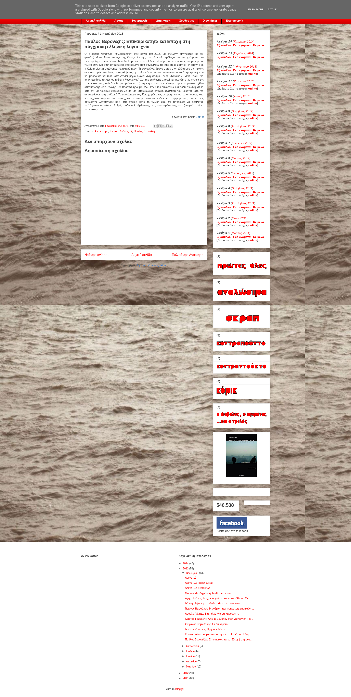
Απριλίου (191, 661)
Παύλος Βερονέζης (145, 131)
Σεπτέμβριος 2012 (243, 126)
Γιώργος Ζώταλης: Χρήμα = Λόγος (205, 629)
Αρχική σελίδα (96, 20)
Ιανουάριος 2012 (242, 173)
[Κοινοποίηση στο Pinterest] (171, 126)
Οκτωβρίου (193, 646)
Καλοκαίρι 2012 (241, 143)
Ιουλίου (190, 651)
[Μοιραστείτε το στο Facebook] (167, 126)
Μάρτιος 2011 (240, 233)
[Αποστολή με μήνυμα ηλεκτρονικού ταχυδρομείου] (156, 126)
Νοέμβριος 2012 (242, 111)
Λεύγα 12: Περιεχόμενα (199, 582)
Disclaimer (210, 20)
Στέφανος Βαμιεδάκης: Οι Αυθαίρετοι (206, 624)
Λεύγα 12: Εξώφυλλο (197, 587)
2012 (186, 673)
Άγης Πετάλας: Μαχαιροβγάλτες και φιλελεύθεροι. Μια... (218, 598)
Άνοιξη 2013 (241, 96)
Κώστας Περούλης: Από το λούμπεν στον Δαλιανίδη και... (219, 618)
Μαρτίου (191, 666)
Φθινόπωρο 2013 (245, 66)
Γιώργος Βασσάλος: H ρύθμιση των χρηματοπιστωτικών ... (219, 608)
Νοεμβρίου (192, 573)
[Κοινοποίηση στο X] (163, 126)
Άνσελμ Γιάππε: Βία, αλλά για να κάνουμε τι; (212, 613)
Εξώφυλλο (224, 45)
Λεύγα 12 (190, 577)
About (118, 20)
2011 (186, 678)
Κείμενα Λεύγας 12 (121, 131)
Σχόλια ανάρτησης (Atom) (152, 265)
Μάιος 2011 (239, 218)
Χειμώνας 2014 (243, 53)
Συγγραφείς (139, 20)
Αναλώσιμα (101, 131)
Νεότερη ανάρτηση (97, 255)
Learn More (255, 9)
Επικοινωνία (234, 20)
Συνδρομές (186, 20)
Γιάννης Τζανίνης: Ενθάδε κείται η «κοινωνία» (212, 603)
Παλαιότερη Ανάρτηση (188, 255)
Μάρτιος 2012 (240, 158)
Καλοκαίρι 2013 (244, 81)
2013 (186, 568)
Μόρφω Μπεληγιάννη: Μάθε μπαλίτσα (208, 593)
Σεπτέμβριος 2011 (243, 203)
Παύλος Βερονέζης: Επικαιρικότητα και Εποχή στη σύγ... (218, 639)
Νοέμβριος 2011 (242, 188)
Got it (272, 9)
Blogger (179, 688)
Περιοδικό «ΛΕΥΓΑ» (117, 125)
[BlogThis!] (159, 126)
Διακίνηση (163, 20)
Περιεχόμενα (242, 45)
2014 (186, 563)
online (252, 118)
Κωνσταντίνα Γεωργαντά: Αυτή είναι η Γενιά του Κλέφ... (218, 634)
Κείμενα (258, 45)
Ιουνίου (190, 656)
